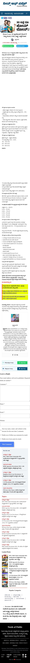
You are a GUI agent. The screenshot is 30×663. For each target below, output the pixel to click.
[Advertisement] (15, 90)
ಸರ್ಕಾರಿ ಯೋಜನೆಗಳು (7, 488)
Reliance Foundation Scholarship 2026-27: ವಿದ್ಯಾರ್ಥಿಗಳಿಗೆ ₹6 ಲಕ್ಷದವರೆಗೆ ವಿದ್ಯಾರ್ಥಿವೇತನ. (14, 534)
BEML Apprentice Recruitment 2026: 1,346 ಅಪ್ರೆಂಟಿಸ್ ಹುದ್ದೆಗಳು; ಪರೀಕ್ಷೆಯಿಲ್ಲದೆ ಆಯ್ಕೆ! (13, 467)
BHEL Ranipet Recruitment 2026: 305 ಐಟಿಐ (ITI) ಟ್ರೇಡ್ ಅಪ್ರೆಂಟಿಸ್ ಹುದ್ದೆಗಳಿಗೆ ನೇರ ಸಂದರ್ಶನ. (15, 547)
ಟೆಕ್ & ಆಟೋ (16, 596)
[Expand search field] (26, 13)
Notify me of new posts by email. (12, 439)
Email (2, 412)
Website (2, 420)
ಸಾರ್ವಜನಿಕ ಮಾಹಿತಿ (7, 464)
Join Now (23, 362)
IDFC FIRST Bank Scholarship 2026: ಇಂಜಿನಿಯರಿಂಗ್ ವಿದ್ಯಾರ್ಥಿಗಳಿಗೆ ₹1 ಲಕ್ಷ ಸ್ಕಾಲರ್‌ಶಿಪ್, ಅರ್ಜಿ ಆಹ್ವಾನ (14, 458)
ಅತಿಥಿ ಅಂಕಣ (7, 595)
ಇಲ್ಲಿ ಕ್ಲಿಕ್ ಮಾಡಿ (13, 277)
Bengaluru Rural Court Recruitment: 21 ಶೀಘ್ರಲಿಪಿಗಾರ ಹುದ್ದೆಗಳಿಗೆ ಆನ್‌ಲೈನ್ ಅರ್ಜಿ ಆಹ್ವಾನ (13, 475)
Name (2, 404)
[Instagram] (15, 355)
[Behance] (17, 355)
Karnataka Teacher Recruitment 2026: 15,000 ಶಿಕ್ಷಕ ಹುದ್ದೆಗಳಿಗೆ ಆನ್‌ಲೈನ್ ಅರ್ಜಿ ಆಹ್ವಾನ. (13, 541)
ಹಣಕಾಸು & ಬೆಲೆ (8, 600)
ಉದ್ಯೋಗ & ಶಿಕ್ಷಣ (7, 454)
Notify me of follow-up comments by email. (15, 435)
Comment (3, 384)
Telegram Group (20, 46)
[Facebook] (13, 355)
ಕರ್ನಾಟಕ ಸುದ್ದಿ (14, 42)
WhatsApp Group (8, 46)
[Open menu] (2, 13)
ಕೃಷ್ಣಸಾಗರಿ (17, 39)
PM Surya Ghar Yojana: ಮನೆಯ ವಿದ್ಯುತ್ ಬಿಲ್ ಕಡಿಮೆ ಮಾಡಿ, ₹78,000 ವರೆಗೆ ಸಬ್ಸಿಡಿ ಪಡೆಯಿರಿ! (14, 491)
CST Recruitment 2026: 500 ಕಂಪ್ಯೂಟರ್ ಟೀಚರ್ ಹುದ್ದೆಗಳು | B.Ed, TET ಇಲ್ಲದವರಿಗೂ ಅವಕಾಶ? (14, 483)
